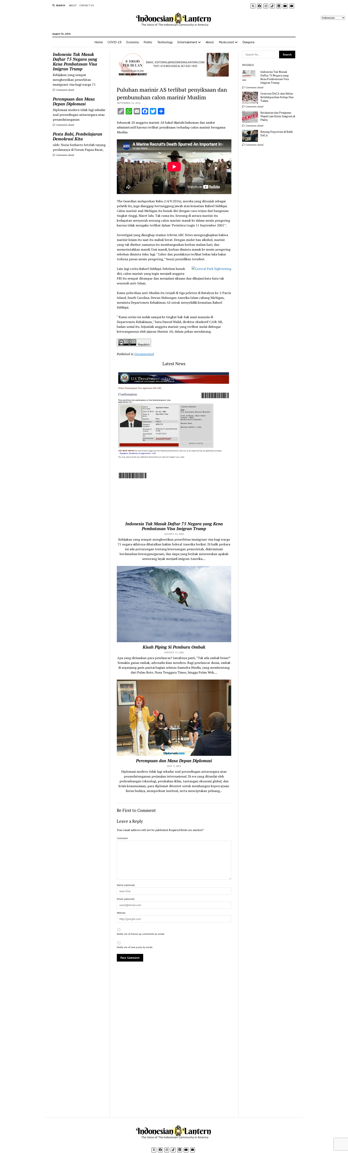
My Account (226, 42)
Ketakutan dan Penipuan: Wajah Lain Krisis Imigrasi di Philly (277, 116)
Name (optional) (126, 885)
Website (121, 912)
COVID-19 (114, 42)
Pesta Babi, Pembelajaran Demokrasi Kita (77, 136)
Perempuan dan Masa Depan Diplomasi (74, 101)
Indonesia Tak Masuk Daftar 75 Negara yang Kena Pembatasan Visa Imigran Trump (75, 61)
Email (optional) (126, 898)
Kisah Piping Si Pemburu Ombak (174, 647)
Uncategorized (144, 354)
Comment (122, 838)
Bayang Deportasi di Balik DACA (276, 133)
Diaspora (248, 42)
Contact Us (86, 5)
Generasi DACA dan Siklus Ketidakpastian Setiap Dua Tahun (276, 97)
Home (98, 42)
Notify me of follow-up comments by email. (141, 933)
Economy (132, 42)
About (73, 5)
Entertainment (187, 42)
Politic (148, 42)
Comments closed (65, 89)
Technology (165, 42)
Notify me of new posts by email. (135, 947)
